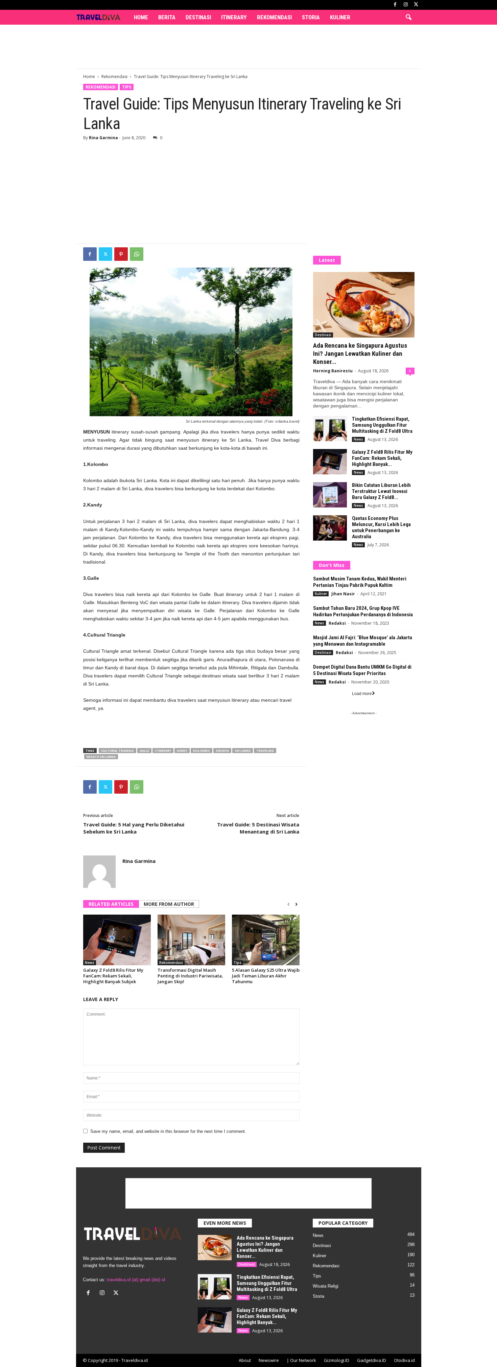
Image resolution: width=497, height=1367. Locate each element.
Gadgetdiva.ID (371, 1360)
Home (141, 17)
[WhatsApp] (136, 254)
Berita (166, 17)
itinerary (163, 750)
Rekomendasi (274, 17)
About (245, 1360)
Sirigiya (222, 750)
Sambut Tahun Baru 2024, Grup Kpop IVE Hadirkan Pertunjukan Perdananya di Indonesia (363, 611)
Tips (126, 87)
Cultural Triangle (117, 750)
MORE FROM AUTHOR (169, 904)
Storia (311, 17)
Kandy (182, 750)
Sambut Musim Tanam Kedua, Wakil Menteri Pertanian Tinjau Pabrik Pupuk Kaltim (359, 582)
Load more (362, 693)
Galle (144, 750)
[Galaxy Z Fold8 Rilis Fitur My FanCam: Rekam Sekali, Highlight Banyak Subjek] (117, 940)
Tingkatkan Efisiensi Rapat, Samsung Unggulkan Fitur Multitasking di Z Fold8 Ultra (382, 425)
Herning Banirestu (333, 371)
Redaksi (337, 623)
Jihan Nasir (343, 594)
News (89, 962)
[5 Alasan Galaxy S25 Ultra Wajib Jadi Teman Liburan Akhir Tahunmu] (266, 940)
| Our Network (301, 1360)
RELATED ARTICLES (111, 904)
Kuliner (340, 17)
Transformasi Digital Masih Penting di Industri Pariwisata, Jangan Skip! (190, 976)
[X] (416, 5)
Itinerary (234, 17)
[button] (408, 17)
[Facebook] (395, 5)
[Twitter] (105, 254)
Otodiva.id (404, 1360)
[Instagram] (406, 5)
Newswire (269, 1360)
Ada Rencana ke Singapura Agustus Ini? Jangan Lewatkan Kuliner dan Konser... (360, 354)
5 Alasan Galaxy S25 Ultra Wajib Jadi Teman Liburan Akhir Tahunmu (266, 976)
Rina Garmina (103, 138)
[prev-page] (288, 904)
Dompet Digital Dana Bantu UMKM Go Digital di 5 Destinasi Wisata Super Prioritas (362, 670)
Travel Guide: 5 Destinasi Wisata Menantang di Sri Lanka (258, 828)
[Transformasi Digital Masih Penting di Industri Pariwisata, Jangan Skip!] (191, 940)
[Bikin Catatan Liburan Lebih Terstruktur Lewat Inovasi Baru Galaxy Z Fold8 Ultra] (330, 494)
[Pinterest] (121, 254)
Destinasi (198, 17)
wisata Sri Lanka (101, 756)
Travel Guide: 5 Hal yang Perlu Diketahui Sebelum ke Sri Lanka (133, 828)
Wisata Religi (325, 1286)
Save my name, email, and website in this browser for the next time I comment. (168, 1131)
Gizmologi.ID (336, 1360)
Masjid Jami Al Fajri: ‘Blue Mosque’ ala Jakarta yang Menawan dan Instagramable (362, 641)
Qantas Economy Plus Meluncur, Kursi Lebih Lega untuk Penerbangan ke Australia (381, 527)
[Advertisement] (248, 46)
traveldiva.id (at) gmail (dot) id (136, 1279)
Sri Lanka (243, 750)
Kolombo (201, 750)
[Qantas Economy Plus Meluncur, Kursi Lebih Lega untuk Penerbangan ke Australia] (330, 528)
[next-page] (296, 904)
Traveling (265, 750)
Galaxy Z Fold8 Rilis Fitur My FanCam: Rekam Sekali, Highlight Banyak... (382, 458)
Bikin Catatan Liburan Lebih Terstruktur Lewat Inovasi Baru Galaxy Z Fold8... (381, 491)
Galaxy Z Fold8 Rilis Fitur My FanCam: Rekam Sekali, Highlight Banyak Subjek (113, 976)
